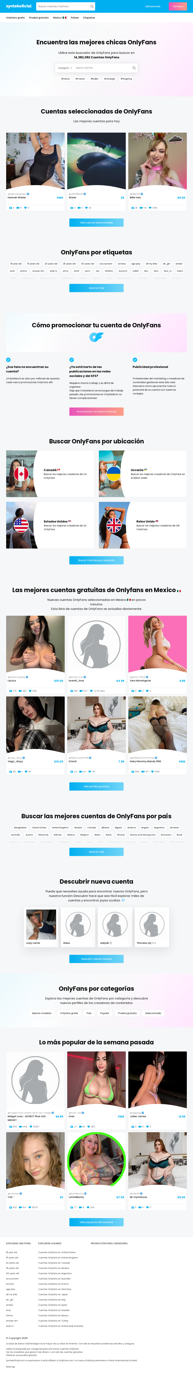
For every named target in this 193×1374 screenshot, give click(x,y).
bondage (177, 278)
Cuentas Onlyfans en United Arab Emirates (60, 1326)
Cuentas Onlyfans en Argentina (55, 1273)
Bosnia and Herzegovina (142, 834)
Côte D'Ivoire (177, 842)
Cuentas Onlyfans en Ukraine (53, 1268)
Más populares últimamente (96, 1222)
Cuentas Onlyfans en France (53, 1283)
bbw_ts (168, 270)
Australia (15, 834)
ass (97, 270)
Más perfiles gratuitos (96, 786)
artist (76, 270)
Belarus (71, 834)
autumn (123, 270)
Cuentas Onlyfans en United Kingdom (58, 1257)
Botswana (166, 834)
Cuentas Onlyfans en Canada (54, 1262)
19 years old (33, 263)
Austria (29, 834)
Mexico (57, 17)
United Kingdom (60, 827)
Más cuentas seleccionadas (96, 222)
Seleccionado (153, 1013)
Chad (78, 842)
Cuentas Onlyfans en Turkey (53, 1320)
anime (23, 270)
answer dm (38, 270)
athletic (109, 270)
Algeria (118, 827)
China (101, 842)
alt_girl (166, 263)
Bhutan (121, 834)
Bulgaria (14, 842)
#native (65, 78)
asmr (87, 270)
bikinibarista (68, 278)
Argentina (159, 827)
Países (75, 17)
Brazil (179, 834)
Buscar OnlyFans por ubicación (96, 560)
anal (12, 270)
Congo (144, 842)
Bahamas (43, 834)
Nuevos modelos (41, 1013)
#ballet (94, 78)
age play (135, 263)
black (109, 278)
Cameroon (64, 842)
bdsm (180, 270)
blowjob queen (125, 278)
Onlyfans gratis (15, 17)
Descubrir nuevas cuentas (96, 959)
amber (179, 263)
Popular (104, 1013)
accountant (106, 263)
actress (122, 263)
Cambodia (29, 842)
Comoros (130, 842)
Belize (97, 834)
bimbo (83, 278)
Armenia (174, 827)
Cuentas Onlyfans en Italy (52, 1299)
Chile (89, 842)
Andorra (131, 827)
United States (39, 827)
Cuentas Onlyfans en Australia (54, 1278)
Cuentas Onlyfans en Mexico (53, 1315)
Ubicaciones (152, 6)
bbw (156, 270)
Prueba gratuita (39, 17)
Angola (145, 827)
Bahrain (58, 834)
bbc (146, 270)
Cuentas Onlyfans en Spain (52, 1304)
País (89, 1013)
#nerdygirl (109, 78)
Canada (91, 827)
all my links (151, 263)
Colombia (114, 842)
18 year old (16, 263)
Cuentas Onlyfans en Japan (53, 1294)
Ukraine (78, 827)
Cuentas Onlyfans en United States (57, 1252)
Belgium (85, 834)
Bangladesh (20, 827)
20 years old (51, 263)
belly (13, 278)
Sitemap (10, 1366)
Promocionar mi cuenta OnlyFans (96, 411)
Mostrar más (96, 288)
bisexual (96, 278)
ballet (136, 270)
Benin (109, 834)
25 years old (69, 263)
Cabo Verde (46, 842)
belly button (28, 278)
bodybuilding (160, 278)
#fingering (126, 78)
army (65, 270)
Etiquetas (89, 17)
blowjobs (143, 278)
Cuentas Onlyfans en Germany (54, 1289)
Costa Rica (159, 842)
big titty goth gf (48, 278)
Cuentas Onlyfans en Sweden (54, 1310)
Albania (105, 827)
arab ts (53, 270)
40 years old (87, 263)
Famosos (177, 6)
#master (80, 78)
